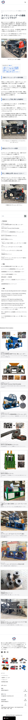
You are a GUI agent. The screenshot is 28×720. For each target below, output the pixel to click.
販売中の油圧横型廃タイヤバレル (9, 235)
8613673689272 (4, 690)
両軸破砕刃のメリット (6, 254)
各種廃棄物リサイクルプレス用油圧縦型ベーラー (12, 271)
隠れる (10, 65)
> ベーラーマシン (4, 675)
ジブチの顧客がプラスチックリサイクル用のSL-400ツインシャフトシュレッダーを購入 (13, 308)
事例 (2, 245)
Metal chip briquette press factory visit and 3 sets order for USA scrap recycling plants (13, 304)
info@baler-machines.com (7, 696)
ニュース (3, 241)
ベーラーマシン (4, 234)
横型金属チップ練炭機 (6, 277)
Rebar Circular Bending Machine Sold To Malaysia (13, 291)
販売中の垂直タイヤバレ (7, 239)
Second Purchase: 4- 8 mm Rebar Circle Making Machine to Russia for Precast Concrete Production (13, 295)
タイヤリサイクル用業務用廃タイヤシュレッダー (12, 232)
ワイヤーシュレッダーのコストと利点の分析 (11, 250)
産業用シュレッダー (5, 223)
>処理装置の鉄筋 (4, 681)
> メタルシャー (4, 679)
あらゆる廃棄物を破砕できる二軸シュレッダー (12, 224)
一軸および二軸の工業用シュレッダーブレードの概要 (13, 243)
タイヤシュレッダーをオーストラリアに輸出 (11, 246)
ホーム (2, 10)
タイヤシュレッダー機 (16, 160)
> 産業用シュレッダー (5, 677)
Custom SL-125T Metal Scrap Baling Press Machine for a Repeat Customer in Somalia (12, 300)
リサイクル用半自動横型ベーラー (9, 274)
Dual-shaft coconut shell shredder (10, 228)
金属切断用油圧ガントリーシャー (9, 284)
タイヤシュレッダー (20, 22)
